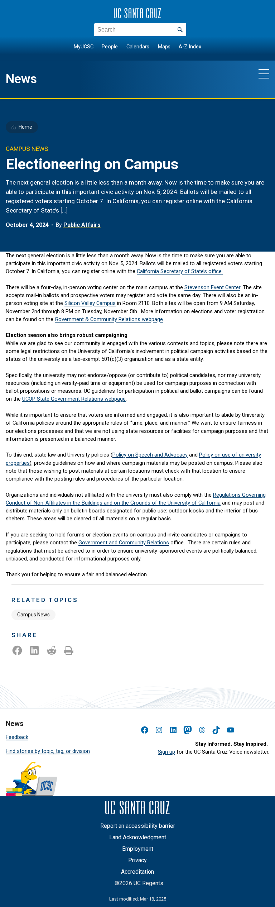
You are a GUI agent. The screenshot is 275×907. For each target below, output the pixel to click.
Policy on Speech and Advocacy (150, 455)
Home (25, 127)
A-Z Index (190, 47)
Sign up (166, 752)
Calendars (137, 47)
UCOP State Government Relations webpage (74, 399)
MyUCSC (83, 47)
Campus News (33, 614)
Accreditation (137, 871)
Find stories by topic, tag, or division (48, 751)
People (110, 47)
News (21, 78)
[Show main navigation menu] (264, 73)
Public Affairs (82, 224)
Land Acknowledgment (137, 837)
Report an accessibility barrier (137, 825)
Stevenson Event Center (212, 287)
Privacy (137, 860)
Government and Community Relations (123, 542)
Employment (137, 848)
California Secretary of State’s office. (180, 271)
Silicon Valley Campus (90, 303)
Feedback (17, 737)
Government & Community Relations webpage (109, 319)
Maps (164, 47)
